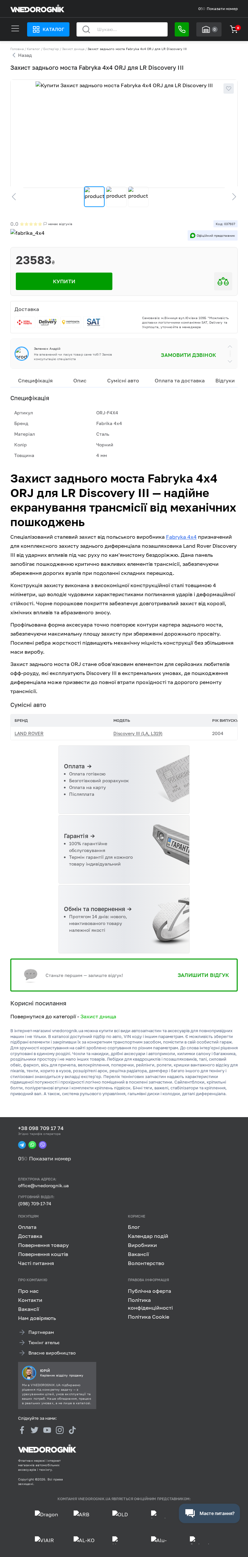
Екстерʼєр (51, 49)
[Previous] (16, 196)
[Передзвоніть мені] (182, 29)
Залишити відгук (203, 975)
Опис (80, 380)
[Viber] (42, 1145)
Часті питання (36, 1263)
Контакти (30, 1300)
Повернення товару (43, 1245)
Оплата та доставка (180, 380)
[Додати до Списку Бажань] (228, 88)
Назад (25, 55)
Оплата (27, 1227)
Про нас (28, 1291)
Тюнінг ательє (44, 1342)
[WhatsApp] (32, 1145)
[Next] (231, 196)
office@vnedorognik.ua (43, 1186)
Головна (17, 49)
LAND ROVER (29, 733)
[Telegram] (22, 1145)
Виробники (142, 1245)
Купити (64, 281)
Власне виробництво (52, 1352)
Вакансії (138, 1254)
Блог (134, 1227)
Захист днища (73, 49)
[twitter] (34, 1430)
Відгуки (225, 380)
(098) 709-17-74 (34, 1203)
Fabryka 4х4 (181, 537)
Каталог (53, 29)
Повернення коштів (43, 1254)
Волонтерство (146, 1263)
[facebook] (22, 1430)
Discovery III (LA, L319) (137, 733)
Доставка (30, 1236)
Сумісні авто (123, 380)
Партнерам (41, 1332)
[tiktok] (72, 1430)
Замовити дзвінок (188, 355)
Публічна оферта (149, 1291)
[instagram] (60, 1430)
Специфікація (35, 380)
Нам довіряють (37, 1318)
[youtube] (47, 1430)
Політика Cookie (148, 1316)
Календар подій (148, 1236)
